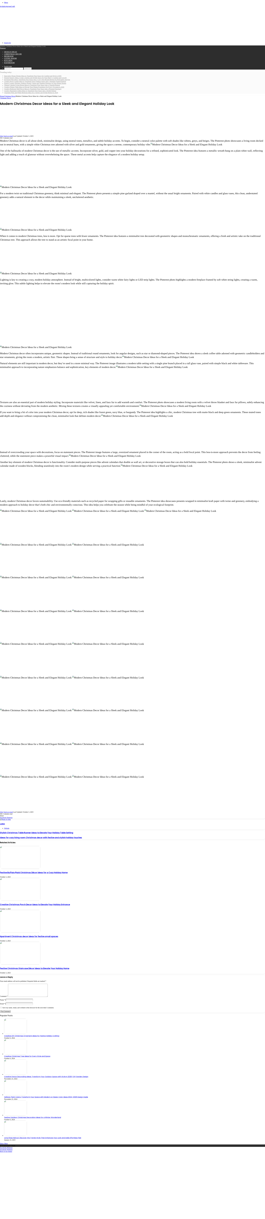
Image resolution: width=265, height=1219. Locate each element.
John (1, 136)
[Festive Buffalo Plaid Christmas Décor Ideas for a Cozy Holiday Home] (20, 868)
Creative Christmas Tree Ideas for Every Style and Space (27, 1056)
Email (2, 1004)
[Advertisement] (132, 23)
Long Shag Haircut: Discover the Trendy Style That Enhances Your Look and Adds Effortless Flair (42, 1138)
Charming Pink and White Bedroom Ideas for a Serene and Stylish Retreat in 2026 (31, 93)
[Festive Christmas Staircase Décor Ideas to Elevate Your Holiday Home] (20, 964)
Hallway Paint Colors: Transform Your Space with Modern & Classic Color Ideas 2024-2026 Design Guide (46, 1097)
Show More (4, 1143)
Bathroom (9, 63)
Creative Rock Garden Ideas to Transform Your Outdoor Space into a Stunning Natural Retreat (35, 81)
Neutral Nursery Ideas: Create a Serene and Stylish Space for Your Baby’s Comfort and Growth (35, 78)
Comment (4, 996)
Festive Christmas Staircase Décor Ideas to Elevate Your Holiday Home (34, 968)
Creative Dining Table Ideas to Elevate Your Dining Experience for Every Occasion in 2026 (34, 87)
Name (2, 1000)
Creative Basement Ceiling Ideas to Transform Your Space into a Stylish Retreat (30, 91)
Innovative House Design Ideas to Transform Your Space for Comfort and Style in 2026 (32, 76)
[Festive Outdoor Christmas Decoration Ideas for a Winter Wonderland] (15, 1115)
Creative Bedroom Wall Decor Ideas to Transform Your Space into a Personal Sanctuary (32, 89)
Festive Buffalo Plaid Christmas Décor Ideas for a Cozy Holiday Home (34, 872)
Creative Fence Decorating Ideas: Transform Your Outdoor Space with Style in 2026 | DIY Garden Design (46, 1076)
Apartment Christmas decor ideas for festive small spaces (29, 936)
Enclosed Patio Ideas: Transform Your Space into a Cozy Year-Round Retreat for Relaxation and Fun (37, 80)
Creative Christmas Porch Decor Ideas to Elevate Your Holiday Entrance (35, 904)
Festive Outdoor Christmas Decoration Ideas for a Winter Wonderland (32, 1117)
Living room (10, 58)
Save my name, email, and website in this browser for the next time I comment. (28, 1008)
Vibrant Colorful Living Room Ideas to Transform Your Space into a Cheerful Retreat (32, 85)
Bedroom (8, 56)
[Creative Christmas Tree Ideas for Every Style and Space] (15, 1054)
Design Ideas (10, 52)
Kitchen (8, 61)
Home (2, 96)
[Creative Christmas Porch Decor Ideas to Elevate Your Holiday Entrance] (20, 900)
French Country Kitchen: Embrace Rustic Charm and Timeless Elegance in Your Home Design (35, 83)
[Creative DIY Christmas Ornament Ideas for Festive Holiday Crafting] (15, 1033)
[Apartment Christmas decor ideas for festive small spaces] (20, 932)
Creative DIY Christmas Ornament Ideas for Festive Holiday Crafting (31, 1036)
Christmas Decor (13, 54)
